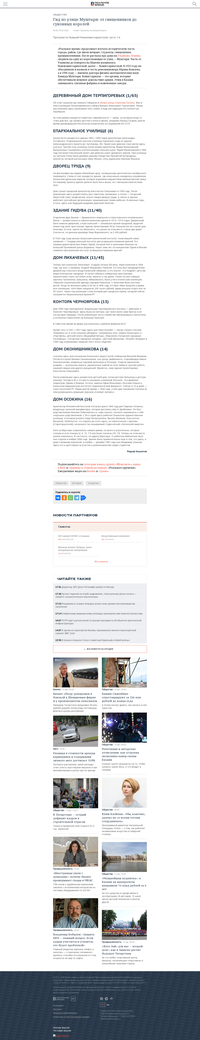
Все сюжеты (101, 561)
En (108, 1005)
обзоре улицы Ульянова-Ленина (117, 102)
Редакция (58, 1006)
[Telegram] (76, 497)
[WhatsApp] (70, 497)
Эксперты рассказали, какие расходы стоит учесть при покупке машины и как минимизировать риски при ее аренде (75, 761)
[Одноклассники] (64, 497)
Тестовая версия (62, 1030)
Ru (102, 1005)
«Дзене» (103, 471)
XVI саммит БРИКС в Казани (73, 538)
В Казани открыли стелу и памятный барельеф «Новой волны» (92, 640)
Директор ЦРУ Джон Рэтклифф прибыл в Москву (84, 586)
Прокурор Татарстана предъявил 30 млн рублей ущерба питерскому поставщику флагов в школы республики (75, 702)
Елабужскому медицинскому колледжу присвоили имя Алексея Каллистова (98, 613)
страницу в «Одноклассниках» (88, 467)
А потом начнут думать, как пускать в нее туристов (124, 700)
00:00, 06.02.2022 (61, 30)
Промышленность (63, 869)
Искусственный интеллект (115, 538)
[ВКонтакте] (57, 497)
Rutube (91, 471)
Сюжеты (64, 526)
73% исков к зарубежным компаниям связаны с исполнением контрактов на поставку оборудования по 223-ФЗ (74, 881)
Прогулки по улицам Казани (93, 30)
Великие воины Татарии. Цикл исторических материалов (75, 550)
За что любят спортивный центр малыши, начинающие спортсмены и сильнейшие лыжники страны (122, 954)
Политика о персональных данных (71, 1017)
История (76, 483)
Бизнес (57, 689)
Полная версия (61, 1027)
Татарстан (93, 483)
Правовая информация (65, 1013)
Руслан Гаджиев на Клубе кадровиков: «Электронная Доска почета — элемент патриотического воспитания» (96, 595)
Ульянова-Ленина (129, 55)
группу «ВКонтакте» (119, 464)
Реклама (57, 1009)
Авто (55, 749)
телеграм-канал (94, 464)
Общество (60, 14)
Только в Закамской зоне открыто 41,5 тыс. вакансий (73, 821)
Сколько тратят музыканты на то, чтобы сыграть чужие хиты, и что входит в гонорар (123, 759)
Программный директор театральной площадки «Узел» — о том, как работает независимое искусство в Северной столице (123, 824)
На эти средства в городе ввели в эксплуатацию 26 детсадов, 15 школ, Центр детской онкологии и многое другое (124, 889)
